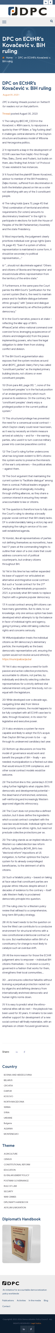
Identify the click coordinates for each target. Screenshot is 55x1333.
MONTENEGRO (11, 1134)
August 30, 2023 (10, 94)
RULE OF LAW (10, 1186)
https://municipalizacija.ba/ (17, 659)
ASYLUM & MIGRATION (15, 1207)
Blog (46, 1300)
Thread (6, 113)
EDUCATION (10, 1170)
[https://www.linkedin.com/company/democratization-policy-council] (46, 2)
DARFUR (8, 1091)
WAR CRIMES (10, 1196)
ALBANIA (8, 1128)
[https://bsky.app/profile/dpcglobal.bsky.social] (50, 2)
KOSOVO (8, 1096)
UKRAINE (8, 1117)
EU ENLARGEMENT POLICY (16, 1175)
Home (9, 57)
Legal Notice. (36, 1323)
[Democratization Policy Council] (27, 11)
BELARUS (8, 1080)
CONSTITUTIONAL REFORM (17, 1164)
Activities (21, 1300)
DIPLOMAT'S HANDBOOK (16, 1202)
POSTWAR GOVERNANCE (16, 1180)
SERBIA (7, 1107)
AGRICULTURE (10, 1153)
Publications (8, 1300)
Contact (6, 1306)
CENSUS (8, 1159)
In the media (35, 1300)
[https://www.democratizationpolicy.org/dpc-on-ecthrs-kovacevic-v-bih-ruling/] (23, 1052)
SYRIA (6, 1112)
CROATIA (8, 1085)
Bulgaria (8, 1123)
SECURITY (8, 1191)
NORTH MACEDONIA (14, 1101)
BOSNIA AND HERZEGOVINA (18, 1074)
